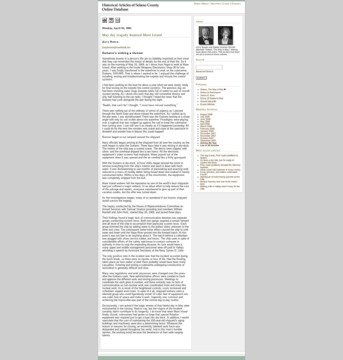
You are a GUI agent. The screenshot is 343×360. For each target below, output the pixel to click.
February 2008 (207, 128)
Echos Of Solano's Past (211, 98)
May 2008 (205, 121)
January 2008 (207, 131)
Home (197, 3)
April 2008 (205, 124)
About (205, 3)
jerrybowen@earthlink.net (116, 47)
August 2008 (206, 114)
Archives (216, 3)
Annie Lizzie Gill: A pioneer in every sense (220, 170)
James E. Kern (207, 95)
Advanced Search (204, 71)
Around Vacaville (208, 101)
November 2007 (208, 136)
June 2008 (205, 119)
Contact (236, 3)
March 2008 (206, 126)
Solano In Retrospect (210, 92)
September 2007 (208, 140)
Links (226, 3)
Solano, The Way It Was (212, 89)
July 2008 (205, 117)
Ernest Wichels (207, 104)
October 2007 (207, 138)
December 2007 (208, 133)
